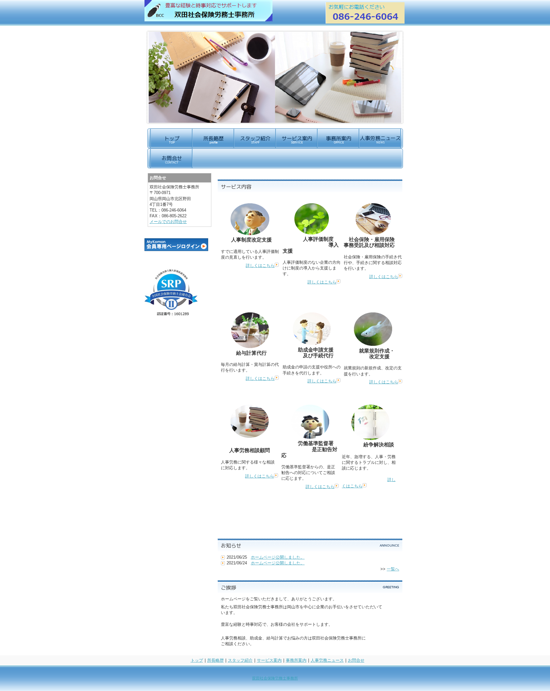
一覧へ (393, 569)
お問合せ (356, 660)
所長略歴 (215, 660)
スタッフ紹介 (240, 660)
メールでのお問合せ (168, 221)
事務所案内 (296, 660)
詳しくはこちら (260, 265)
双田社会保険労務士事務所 (275, 678)
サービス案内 (269, 660)
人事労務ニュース (327, 660)
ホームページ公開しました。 (278, 557)
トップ (197, 660)
